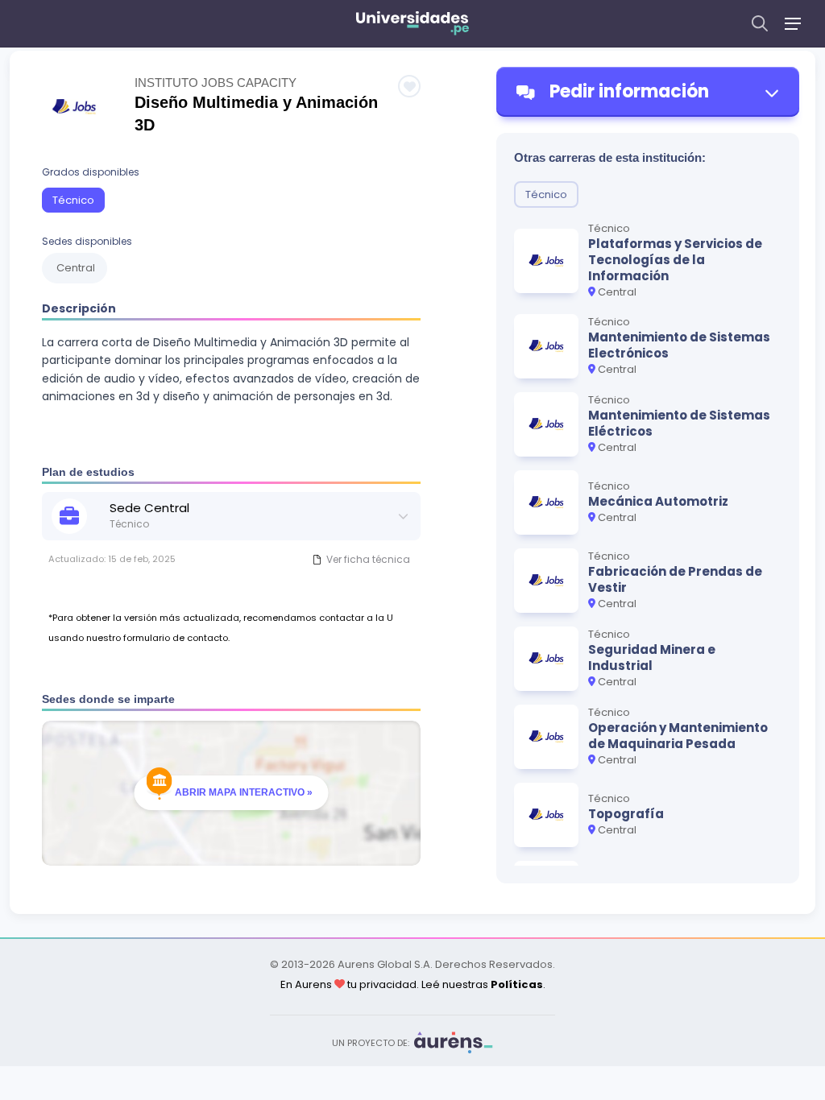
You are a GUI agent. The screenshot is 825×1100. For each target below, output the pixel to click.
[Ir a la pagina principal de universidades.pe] (412, 23)
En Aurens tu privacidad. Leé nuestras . (412, 984)
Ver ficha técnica (368, 559)
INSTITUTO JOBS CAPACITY (215, 82)
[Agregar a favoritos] (409, 86)
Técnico (73, 200)
